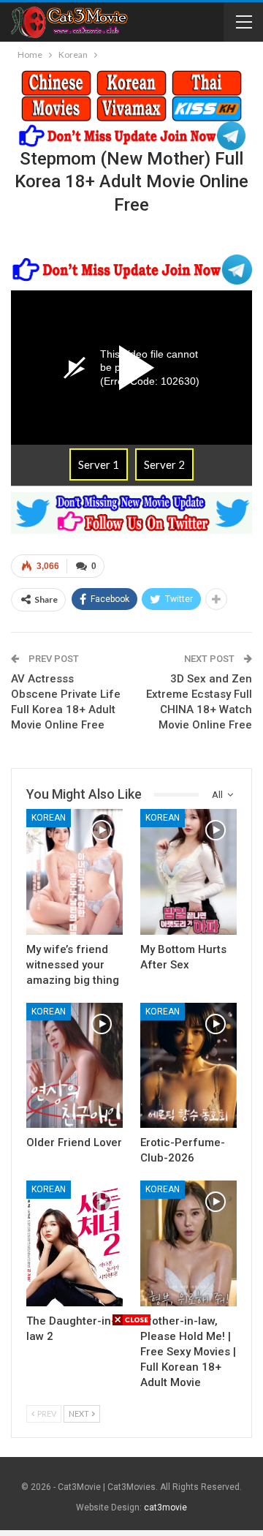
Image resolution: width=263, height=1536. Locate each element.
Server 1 (98, 464)
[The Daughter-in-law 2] (74, 1243)
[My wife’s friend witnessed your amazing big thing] (74, 872)
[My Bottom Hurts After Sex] (188, 872)
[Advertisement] (131, 1429)
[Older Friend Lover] (74, 1066)
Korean (48, 818)
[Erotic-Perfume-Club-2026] (188, 1066)
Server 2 (164, 464)
